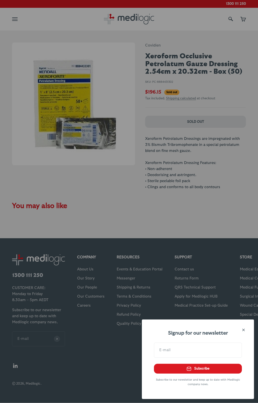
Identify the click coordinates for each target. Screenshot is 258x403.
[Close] (243, 330)
